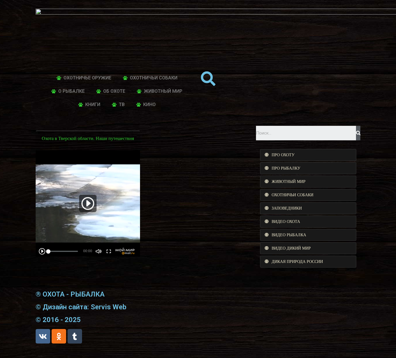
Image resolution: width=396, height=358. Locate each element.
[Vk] (43, 336)
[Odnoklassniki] (59, 336)
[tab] (308, 155)
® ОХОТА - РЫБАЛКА (70, 294)
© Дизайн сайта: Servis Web (81, 307)
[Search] (358, 133)
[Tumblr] (75, 336)
